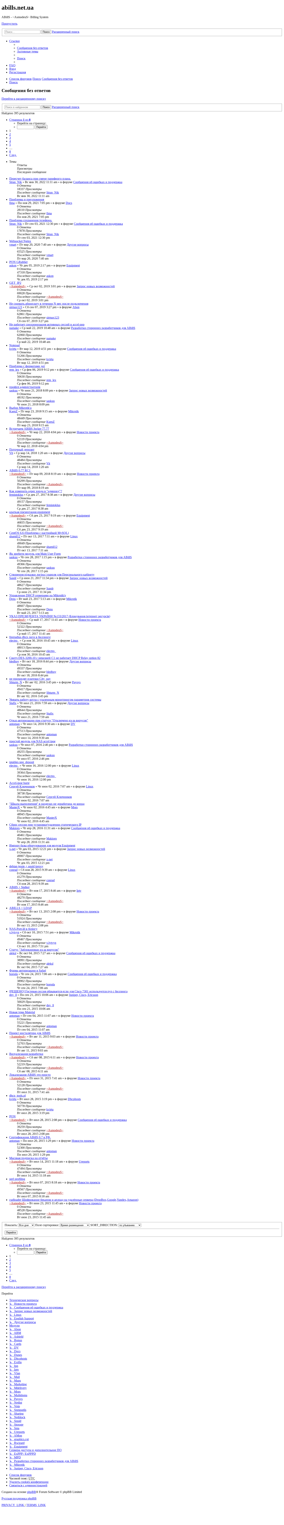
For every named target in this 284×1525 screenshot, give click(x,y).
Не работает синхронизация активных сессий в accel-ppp (46, 324)
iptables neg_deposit (21, 762)
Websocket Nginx (20, 241)
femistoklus (16, 494)
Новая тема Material (22, 1012)
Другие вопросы (78, 244)
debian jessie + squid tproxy (26, 866)
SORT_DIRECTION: (104, 1225)
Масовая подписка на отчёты (28, 1158)
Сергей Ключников (22, 786)
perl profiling (17, 1179)
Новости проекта (88, 432)
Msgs (74, 807)
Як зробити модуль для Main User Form (35, 553)
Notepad (14, 345)
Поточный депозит (21, 449)
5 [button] (10, 144)
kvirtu (12, 348)
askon (12, 265)
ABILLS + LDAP (20, 908)
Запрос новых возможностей (96, 286)
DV (73, 724)
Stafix (12, 703)
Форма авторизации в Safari (27, 970)
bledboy (14, 661)
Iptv (79, 890)
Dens (12, 599)
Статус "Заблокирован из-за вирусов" (34, 949)
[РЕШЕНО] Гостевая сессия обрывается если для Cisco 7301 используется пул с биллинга (68, 991)
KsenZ (13, 411)
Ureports (84, 1161)
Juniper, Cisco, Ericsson (83, 994)
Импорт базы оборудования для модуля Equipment (42, 845)
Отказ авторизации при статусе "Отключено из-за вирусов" (48, 720)
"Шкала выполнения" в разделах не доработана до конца (46, 803)
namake (14, 328)
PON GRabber (18, 262)
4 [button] (10, 141)
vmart (12, 244)
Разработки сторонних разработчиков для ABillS (103, 328)
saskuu (13, 390)
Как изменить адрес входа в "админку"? (35, 491)
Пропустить (9, 23)
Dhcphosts (74, 1099)
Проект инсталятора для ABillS (29, 1033)
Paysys (76, 682)
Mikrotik (73, 411)
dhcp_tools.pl (17, 1095)
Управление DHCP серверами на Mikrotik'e (37, 595)
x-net (12, 849)
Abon (75, 307)
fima (12, 203)
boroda (13, 974)
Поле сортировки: (47, 1225)
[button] (20, 119)
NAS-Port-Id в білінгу (23, 928)
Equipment (73, 265)
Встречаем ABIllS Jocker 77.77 (29, 428)
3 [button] (10, 137)
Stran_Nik (15, 182)
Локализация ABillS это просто (30, 1074)
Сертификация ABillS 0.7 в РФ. (30, 1137)
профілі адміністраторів (24, 387)
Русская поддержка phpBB (19, 1498)
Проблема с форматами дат (27, 366)
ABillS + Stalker (19, 887)
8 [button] (10, 151)
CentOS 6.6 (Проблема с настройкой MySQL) (39, 533)
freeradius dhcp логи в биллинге (30, 637)
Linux (74, 536)
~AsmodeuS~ (17, 286)
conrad (13, 869)
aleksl (12, 953)
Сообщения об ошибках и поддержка (97, 182)
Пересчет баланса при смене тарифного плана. (40, 178)
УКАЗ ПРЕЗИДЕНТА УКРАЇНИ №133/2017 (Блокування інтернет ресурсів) (59, 616)
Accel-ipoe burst (19, 783)
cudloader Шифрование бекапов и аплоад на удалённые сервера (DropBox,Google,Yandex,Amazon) (73, 1199)
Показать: (11, 1225)
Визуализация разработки (26, 1054)
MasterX (14, 807)
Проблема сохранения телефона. (30, 220)
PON (12, 1116)
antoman (14, 724)
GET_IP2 (15, 282)
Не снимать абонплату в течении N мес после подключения (48, 303)
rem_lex (14, 369)
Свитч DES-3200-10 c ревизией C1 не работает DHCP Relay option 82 (54, 658)
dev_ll (13, 994)
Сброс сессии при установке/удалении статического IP (45, 824)
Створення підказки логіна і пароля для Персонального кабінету (51, 574)
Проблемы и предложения (26, 199)
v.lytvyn (14, 932)
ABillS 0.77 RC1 (20, 470)
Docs (69, 203)
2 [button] (10, 134)
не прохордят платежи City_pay (30, 678)
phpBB (31, 1492)
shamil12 (14, 536)
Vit (11, 453)
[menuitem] (32, 48)
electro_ (14, 640)
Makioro (14, 828)
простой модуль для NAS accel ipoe (32, 741)
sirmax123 (15, 307)
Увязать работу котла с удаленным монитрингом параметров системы (55, 699)
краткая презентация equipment (29, 512)
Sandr (12, 578)
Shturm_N (15, 682)
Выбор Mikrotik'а (20, 407)
